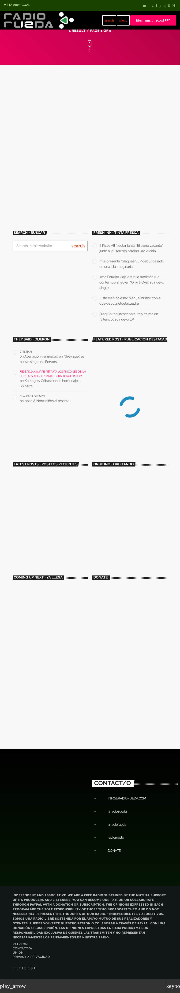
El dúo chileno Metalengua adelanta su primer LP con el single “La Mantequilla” (130, 424)
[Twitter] (153, 6)
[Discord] (173, 6)
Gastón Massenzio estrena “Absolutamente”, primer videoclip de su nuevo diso (87, 148)
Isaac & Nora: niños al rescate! (47, 401)
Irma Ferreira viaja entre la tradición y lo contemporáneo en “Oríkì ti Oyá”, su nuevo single (131, 282)
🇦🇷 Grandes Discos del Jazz (48, 628)
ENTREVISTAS (107, 496)
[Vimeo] (148, 6)
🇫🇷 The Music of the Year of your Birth (53, 667)
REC (153, 20)
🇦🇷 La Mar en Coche (116, 504)
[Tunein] (156, 6)
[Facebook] (169, 6)
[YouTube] (144, 6)
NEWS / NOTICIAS (34, 129)
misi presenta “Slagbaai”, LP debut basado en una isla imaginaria (56, 500)
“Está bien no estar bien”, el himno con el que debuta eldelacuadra (59, 539)
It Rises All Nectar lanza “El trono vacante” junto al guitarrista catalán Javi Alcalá (57, 480)
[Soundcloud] (160, 6)
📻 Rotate (37, 588)
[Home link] (39, 20)
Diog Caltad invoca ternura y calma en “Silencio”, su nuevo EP (59, 559)
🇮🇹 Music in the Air (42, 608)
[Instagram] (165, 6)
